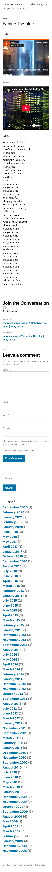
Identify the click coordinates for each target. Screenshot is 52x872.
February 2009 (13, 836)
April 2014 (10, 664)
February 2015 (13, 625)
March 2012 (11, 718)
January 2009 (13, 841)
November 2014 (14, 640)
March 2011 (11, 738)
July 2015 (10, 600)
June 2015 (10, 605)
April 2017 (10, 546)
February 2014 (13, 674)
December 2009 (15, 797)
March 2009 (12, 831)
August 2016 (12, 566)
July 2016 (10, 571)
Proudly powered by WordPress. (31, 865)
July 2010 (10, 772)
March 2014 (11, 669)
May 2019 (10, 537)
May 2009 (10, 821)
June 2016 (10, 576)
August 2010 (12, 767)
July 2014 (10, 654)
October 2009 (13, 806)
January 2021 (12, 517)
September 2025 (15, 507)
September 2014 (15, 645)
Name (6, 402)
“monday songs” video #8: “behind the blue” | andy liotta (25, 325)
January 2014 (13, 679)
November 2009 (15, 802)
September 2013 (15, 698)
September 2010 (15, 762)
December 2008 (15, 846)
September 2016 (15, 561)
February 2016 (13, 591)
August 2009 (12, 816)
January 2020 (13, 527)
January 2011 (12, 748)
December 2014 (14, 635)
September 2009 (15, 811)
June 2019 (10, 532)
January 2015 (12, 630)
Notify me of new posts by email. (19, 451)
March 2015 (11, 620)
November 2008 (15, 851)
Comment (7, 370)
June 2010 (10, 777)
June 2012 (10, 713)
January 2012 (12, 723)
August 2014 (12, 649)
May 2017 (10, 541)
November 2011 (14, 728)
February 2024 (13, 512)
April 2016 (10, 581)
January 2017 (12, 551)
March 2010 (11, 787)
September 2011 (15, 733)
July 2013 (10, 708)
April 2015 (10, 615)
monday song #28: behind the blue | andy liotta (23, 338)
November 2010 (14, 757)
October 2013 (13, 694)
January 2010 (13, 792)
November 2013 (14, 689)
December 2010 (14, 753)
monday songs (13, 4)
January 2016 (12, 595)
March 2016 (11, 586)
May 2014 (10, 659)
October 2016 (13, 556)
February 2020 (13, 522)
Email (6, 415)
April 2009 (11, 826)
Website (6, 428)
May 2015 (10, 610)
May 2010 (10, 782)
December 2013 (14, 684)
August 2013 (12, 703)
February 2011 (13, 743)
